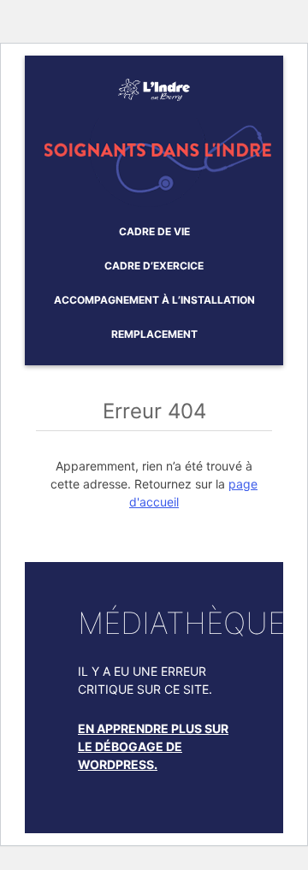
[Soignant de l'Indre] (154, 82)
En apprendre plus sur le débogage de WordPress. (153, 746)
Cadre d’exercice (154, 265)
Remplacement (154, 334)
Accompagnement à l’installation (154, 299)
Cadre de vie (154, 231)
